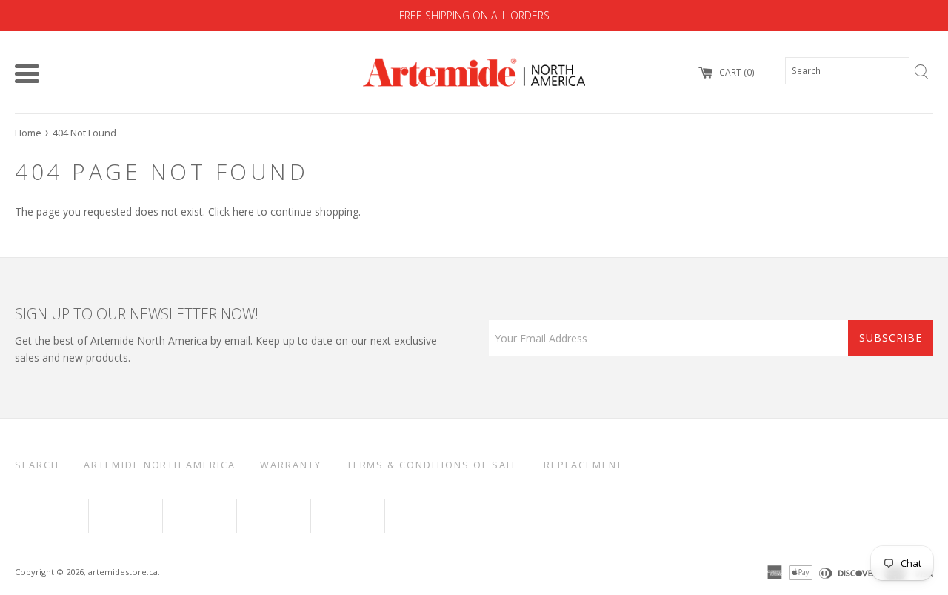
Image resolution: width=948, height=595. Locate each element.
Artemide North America (159, 465)
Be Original (434, 516)
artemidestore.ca (123, 571)
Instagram (347, 516)
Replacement (583, 465)
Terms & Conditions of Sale (433, 465)
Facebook (51, 516)
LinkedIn (199, 516)
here (243, 212)
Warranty (290, 465)
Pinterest (273, 516)
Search (37, 465)
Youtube (125, 516)
